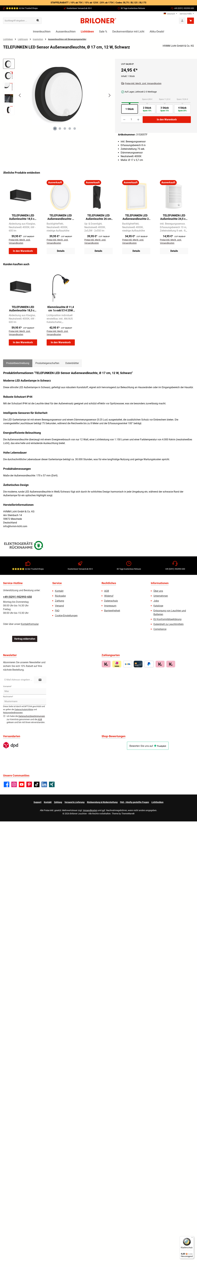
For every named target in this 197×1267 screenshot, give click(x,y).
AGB (106, 590)
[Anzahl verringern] (124, 119)
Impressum (110, 605)
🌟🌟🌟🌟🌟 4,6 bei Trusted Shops (22, 8)
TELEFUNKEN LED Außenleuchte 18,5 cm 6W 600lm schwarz (23, 217)
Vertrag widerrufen (24, 638)
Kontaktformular (29, 624)
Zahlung (59, 600)
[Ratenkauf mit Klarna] (170, 664)
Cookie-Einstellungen (66, 615)
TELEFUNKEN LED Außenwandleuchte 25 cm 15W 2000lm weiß (136, 217)
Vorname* (7, 686)
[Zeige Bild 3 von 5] (65, 128)
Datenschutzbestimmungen (31, 716)
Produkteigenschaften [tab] (47, 363)
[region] (57, 98)
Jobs (156, 600)
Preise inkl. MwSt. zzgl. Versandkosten (143, 83)
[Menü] (192, 1238)
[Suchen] (38, 21)
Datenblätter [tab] (72, 363)
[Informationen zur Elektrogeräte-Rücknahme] (24, 546)
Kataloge (158, 605)
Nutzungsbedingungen (13, 712)
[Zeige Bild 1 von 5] (55, 128)
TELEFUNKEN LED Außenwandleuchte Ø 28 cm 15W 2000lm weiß (60, 217)
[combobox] (18, 21)
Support (37, 802)
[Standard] (10, 745)
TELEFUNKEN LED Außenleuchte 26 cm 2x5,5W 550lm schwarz (98, 217)
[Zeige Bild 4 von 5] (69, 128)
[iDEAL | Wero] (116, 664)
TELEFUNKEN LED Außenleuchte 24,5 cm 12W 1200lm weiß (174, 217)
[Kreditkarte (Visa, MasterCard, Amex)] (138, 664)
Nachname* (8, 697)
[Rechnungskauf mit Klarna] (106, 664)
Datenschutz (111, 600)
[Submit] (40, 680)
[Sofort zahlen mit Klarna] (160, 664)
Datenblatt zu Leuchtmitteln (168, 624)
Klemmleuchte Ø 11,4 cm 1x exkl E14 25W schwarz (60, 308)
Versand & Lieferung (74, 802)
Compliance (159, 629)
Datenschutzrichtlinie (24, 709)
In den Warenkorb (167, 119)
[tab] (17, 363)
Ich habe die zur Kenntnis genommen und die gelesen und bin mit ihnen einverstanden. (26, 719)
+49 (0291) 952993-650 (17, 596)
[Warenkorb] (190, 21)
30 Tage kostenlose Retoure (133, 8)
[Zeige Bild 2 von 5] (60, 128)
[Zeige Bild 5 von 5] (74, 128)
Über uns (158, 590)
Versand (59, 605)
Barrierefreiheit (112, 610)
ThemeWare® (128, 813)
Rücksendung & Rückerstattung (102, 802)
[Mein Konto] (182, 21)
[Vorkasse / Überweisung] (127, 664)
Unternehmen (160, 595)
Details (60, 250)
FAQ (57, 610)
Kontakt (59, 590)
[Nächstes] (109, 95)
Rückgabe (60, 595)
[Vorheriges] (20, 95)
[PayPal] (149, 664)
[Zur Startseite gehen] (98, 20)
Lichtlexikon (157, 802)
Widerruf (108, 595)
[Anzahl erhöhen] (138, 119)
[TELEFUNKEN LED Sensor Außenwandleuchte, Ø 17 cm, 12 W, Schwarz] (65, 92)
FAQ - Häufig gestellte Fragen (134, 802)
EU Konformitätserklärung (167, 619)
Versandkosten (90, 810)
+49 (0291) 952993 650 (184, 8)
